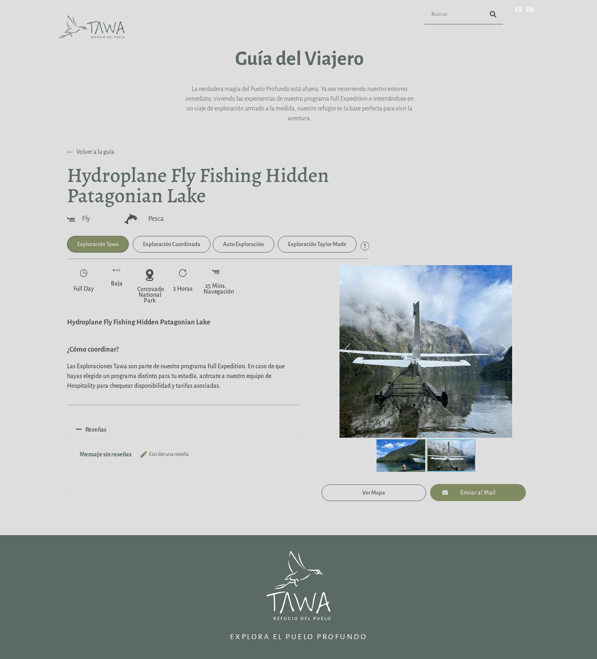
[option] (530, 9)
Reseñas (95, 429)
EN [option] (530, 9)
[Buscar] (493, 14)
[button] (98, 244)
